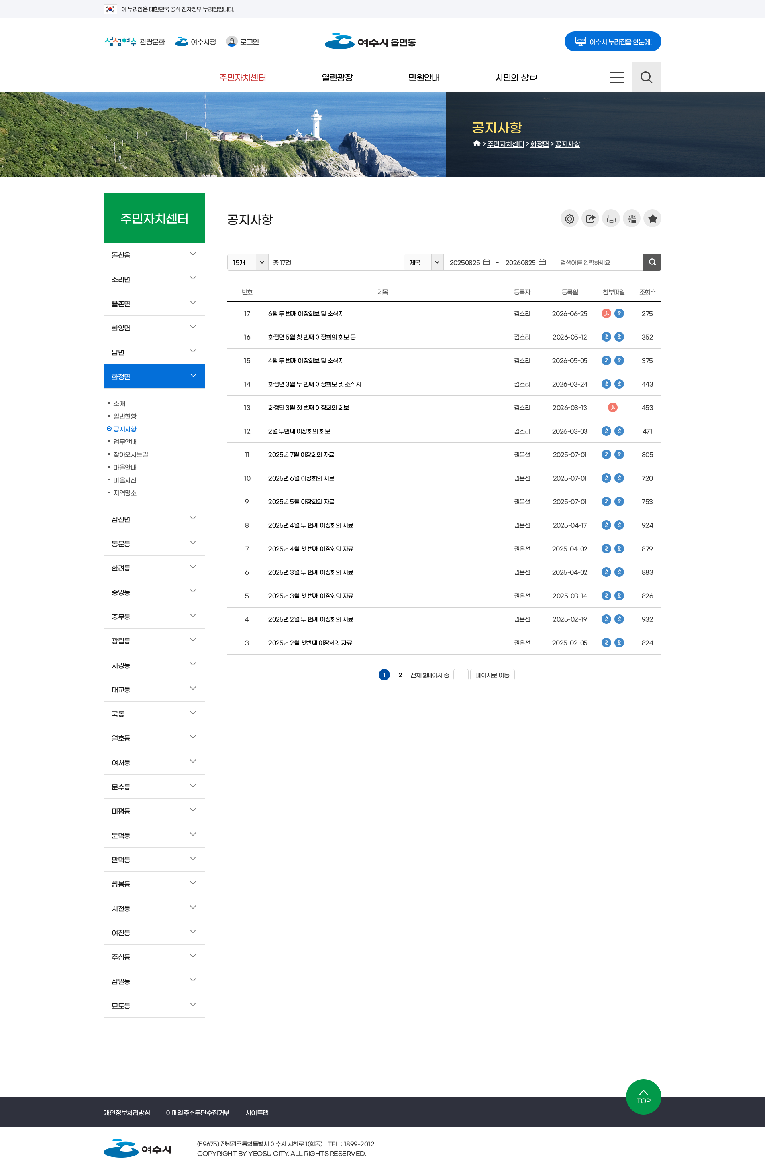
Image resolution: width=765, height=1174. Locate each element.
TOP (643, 1097)
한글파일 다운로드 (619, 313)
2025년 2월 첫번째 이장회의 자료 (310, 642)
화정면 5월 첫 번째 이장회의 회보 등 (312, 337)
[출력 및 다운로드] (611, 218)
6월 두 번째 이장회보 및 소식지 (305, 313)
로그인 (249, 41)
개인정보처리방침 (127, 1112)
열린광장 (337, 77)
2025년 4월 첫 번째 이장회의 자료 (310, 548)
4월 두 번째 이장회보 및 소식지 (305, 360)
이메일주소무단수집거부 (198, 1112)
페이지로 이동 (490, 675)
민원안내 (423, 77)
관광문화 (134, 41)
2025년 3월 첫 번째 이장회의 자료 (310, 595)
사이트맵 (617, 77)
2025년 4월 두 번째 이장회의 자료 (310, 525)
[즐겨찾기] (652, 218)
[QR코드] (632, 218)
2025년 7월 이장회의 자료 (301, 454)
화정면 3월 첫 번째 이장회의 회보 (308, 407)
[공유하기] (590, 218)
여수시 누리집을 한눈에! (621, 41)
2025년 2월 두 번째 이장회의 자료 (310, 619)
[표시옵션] (570, 218)
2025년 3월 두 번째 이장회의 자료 (310, 572)
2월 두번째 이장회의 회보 (299, 431)
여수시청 (203, 41)
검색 (646, 77)
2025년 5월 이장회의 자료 (301, 501)
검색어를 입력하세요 (585, 262)
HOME (477, 143)
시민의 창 (498, 82)
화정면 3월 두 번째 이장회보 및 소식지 (314, 384)
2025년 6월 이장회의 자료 (301, 478)
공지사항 (567, 143)
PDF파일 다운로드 (606, 313)
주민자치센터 (242, 77)
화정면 (539, 143)
